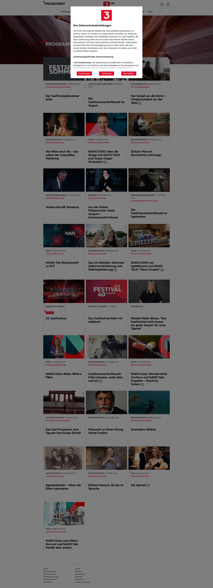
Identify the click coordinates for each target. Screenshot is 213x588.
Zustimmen (84, 73)
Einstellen (128, 73)
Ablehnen (106, 73)
